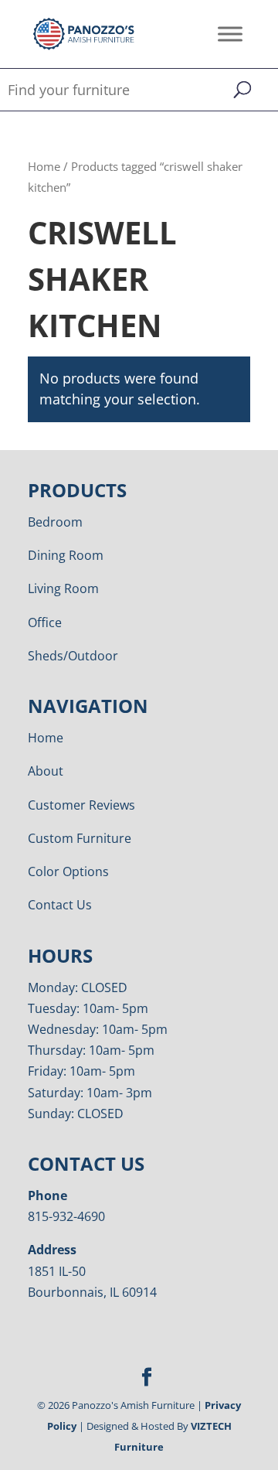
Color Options (68, 871)
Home (44, 166)
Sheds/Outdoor (73, 655)
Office (45, 622)
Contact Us (60, 904)
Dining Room (65, 555)
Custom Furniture (79, 838)
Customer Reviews (81, 804)
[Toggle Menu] (230, 33)
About (45, 770)
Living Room (63, 588)
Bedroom (55, 521)
